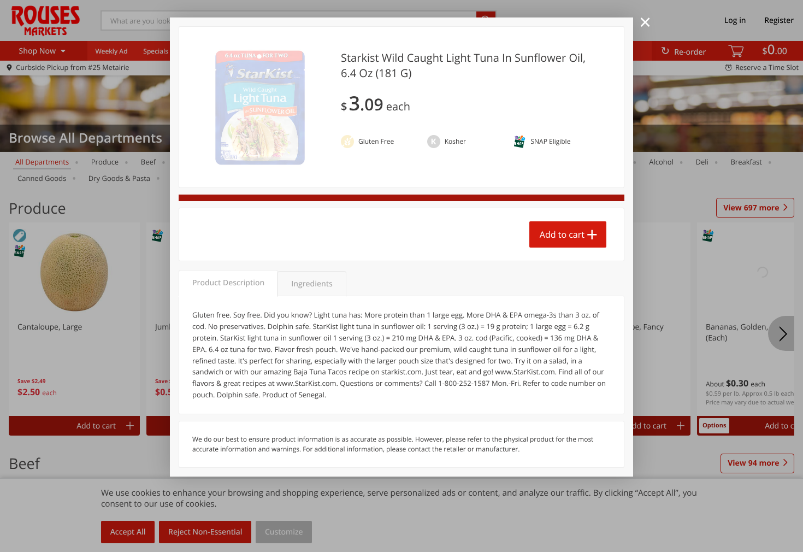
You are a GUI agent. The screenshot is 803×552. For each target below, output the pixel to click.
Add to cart (562, 234)
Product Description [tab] (228, 283)
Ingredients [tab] (311, 284)
